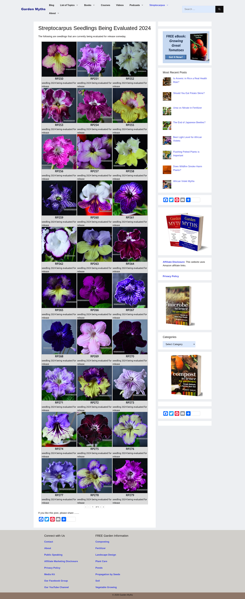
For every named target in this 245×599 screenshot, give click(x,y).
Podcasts (135, 5)
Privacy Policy (52, 567)
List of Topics (67, 5)
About (52, 13)
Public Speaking (53, 554)
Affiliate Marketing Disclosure (61, 561)
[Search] (219, 9)
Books (87, 5)
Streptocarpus (157, 5)
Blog (51, 5)
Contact (48, 541)
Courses (105, 5)
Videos (120, 5)
